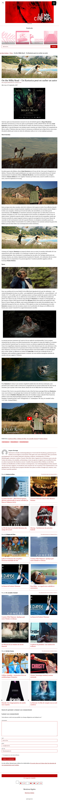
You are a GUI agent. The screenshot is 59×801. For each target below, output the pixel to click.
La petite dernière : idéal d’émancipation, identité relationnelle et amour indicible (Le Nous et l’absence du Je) (15, 500)
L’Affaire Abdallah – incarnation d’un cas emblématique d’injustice (14, 676)
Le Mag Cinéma (4, 53)
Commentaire (4, 720)
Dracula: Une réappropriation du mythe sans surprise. (14, 704)
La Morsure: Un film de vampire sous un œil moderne (43, 704)
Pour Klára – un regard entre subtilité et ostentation (42, 587)
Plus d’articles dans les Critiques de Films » (49, 534)
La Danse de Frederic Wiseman (11, 586)
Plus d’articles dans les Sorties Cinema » (49, 651)
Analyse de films (12, 438)
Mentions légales (29, 793)
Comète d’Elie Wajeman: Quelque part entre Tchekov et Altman (42, 559)
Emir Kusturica (6, 442)
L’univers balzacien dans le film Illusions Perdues (42, 499)
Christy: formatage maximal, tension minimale (41, 676)
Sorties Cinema (43, 438)
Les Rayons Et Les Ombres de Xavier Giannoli (13, 645)
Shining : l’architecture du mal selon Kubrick (41, 529)
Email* (3, 743)
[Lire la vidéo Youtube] (29, 418)
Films (11, 53)
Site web (3, 748)
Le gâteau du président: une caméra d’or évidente (42, 645)
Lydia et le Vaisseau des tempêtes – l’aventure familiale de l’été (12, 559)
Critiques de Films (21, 438)
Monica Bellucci (14, 442)
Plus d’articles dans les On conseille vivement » (48, 592)
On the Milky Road (24, 442)
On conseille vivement (32, 438)
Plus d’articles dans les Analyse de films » (49, 474)
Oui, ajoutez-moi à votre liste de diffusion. (11, 755)
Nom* (3, 738)
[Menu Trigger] (54, 3)
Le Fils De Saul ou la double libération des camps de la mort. (14, 529)
